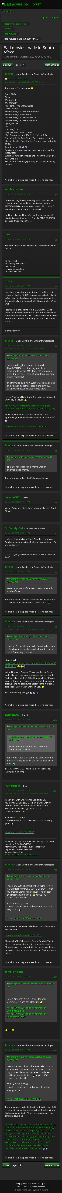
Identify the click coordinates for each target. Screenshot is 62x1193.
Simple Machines (38, 1187)
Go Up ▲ (42, 1183)
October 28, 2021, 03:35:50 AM (17, 194)
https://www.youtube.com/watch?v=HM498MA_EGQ (30, 408)
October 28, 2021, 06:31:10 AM (17, 286)
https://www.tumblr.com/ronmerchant (22, 854)
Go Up (6, 1165)
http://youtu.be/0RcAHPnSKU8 (19, 832)
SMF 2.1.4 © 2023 (24, 1187)
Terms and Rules (29, 1183)
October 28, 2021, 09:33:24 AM (17, 533)
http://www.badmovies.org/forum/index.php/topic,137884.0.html (30, 665)
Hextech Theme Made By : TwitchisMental (31, 1190)
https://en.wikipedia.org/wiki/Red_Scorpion (26, 426)
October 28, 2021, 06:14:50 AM (17, 239)
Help (18, 1183)
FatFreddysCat (14, 528)
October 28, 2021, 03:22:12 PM (17, 976)
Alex (7, 234)
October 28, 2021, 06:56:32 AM (17, 450)
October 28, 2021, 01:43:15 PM (17, 869)
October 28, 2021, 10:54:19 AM (17, 572)
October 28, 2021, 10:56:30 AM (17, 626)
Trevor (9, 74)
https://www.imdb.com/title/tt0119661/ (23, 935)
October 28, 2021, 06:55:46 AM (17, 345)
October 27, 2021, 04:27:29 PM (19, 79)
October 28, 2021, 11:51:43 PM (17, 1050)
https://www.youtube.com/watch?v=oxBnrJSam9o (29, 405)
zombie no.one (14, 189)
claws (8, 281)
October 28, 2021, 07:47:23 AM (17, 502)
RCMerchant (12, 785)
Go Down (7, 65)
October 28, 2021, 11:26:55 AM (17, 719)
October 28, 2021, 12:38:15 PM (17, 790)
